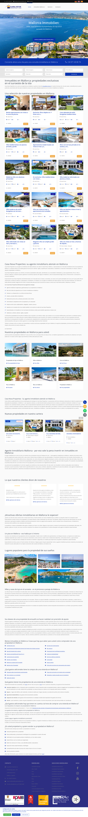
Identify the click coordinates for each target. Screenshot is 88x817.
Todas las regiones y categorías (38, 791)
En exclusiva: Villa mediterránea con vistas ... (44, 178)
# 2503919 (48, 437)
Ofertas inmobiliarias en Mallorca (44, 39)
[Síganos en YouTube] (77, 778)
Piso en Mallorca (10, 384)
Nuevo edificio (35, 783)
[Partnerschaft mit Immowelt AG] (43, 800)
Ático (33, 778)
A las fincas (64, 363)
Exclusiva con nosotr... (13, 434)
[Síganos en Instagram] (77, 773)
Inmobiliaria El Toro (56, 778)
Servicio (50, 7)
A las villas (36, 363)
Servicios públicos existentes (53, 657)
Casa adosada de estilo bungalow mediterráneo (68, 113)
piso (41, 684)
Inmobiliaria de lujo (36, 766)
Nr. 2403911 (35, 188)
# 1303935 (69, 438)
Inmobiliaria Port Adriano (57, 783)
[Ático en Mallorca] (44, 374)
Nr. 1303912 (35, 155)
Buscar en (74, 74)
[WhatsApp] (85, 410)
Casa (33, 771)
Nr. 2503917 (62, 252)
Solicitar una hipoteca (12, 659)
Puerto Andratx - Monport (66, 246)
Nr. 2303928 (8, 155)
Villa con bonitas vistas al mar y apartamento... (70, 210)
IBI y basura (49, 648)
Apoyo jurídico (50, 662)
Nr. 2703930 (62, 220)
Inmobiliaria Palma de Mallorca (58, 791)
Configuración (16, 814)
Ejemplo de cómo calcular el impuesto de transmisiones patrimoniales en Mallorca (52, 708)
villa (26, 684)
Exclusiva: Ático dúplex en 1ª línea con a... (42, 113)
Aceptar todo (7, 814)
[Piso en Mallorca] (17, 374)
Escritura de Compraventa (53, 645)
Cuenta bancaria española (13, 657)
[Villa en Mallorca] (44, 350)
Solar (33, 781)
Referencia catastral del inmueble (14, 662)
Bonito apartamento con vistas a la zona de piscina (17, 113)
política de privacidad (21, 811)
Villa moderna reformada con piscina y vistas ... (69, 178)
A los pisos (9, 387)
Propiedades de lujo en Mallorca (14, 360)
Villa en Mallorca (37, 360)
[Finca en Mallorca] (70, 350)
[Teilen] (85, 415)
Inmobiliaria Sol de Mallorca (58, 786)
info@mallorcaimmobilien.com (20, 1)
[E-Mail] (85, 406)
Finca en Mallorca (64, 360)
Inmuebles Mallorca (39, 7)
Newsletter (31, 1)
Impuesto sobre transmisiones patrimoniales (17, 672)
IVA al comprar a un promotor (13, 675)
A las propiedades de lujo (13, 363)
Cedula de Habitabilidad (52, 654)
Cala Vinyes (9, 213)
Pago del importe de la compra (14, 651)
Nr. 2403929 (8, 252)
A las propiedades (65, 387)
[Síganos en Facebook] (77, 768)
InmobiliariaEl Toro (68, 558)
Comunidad (49, 659)
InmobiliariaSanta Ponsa (11, 558)
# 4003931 (8, 437)
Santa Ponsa (9, 116)
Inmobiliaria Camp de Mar (57, 771)
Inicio (29, 7)
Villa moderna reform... (53, 434)
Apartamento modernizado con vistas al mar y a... (43, 145)
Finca (33, 774)
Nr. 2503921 (35, 220)
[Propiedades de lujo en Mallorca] (17, 350)
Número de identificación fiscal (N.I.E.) (15, 654)
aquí (43, 754)
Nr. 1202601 (35, 123)
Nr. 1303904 (62, 123)
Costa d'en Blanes (37, 213)
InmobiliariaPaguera (44, 558)
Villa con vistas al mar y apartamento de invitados (41, 210)
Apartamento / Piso (36, 776)
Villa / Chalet (34, 769)
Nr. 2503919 (62, 188)
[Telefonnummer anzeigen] (85, 402)
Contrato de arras (11, 645)
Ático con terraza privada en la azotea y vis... (70, 145)
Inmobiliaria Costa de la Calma (58, 776)
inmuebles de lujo (46, 86)
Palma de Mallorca (71, 437)
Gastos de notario (11, 678)
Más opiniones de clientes (13, 500)
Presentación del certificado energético (56, 651)
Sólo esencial (25, 814)
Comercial (34, 786)
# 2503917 (28, 437)
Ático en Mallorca (37, 384)
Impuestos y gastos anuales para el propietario (58, 675)
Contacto (57, 7)
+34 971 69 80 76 (8, 1)
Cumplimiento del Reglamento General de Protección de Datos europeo (23, 648)
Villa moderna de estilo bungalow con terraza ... (14, 210)
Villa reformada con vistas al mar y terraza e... (15, 242)
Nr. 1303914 (62, 155)
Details (25, 124)
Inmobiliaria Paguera (56, 781)
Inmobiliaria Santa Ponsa (57, 766)
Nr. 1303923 (8, 123)
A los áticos (37, 387)
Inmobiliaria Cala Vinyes (57, 774)
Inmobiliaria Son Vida (56, 788)
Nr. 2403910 (8, 188)
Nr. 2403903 (8, 220)
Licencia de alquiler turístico (38, 788)
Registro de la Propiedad (12, 665)
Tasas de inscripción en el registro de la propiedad (58, 672)
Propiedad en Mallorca (66, 384)
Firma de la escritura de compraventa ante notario (58, 665)
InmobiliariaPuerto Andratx (44, 573)
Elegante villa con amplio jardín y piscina (43, 242)
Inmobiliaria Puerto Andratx (58, 769)
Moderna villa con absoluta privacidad (15, 178)
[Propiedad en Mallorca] (70, 374)
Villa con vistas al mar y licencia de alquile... (70, 242)
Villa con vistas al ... (32, 434)
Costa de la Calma (64, 213)
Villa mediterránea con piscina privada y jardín (16, 145)
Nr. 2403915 (35, 252)
